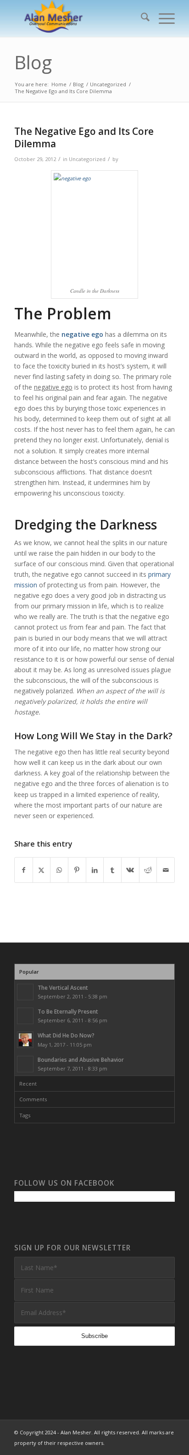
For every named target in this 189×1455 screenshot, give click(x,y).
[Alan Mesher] (78, 18)
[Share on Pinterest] (77, 870)
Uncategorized (87, 159)
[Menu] (162, 18)
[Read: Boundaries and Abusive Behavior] (25, 1064)
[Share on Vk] (130, 870)
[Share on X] (41, 870)
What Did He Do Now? (66, 1035)
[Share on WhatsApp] (59, 870)
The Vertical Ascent (63, 987)
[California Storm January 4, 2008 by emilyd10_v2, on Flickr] (94, 227)
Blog (33, 62)
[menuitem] (141, 18)
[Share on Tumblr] (112, 870)
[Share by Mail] (165, 870)
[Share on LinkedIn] (95, 870)
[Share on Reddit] (148, 870)
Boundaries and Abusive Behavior (81, 1059)
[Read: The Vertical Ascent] (25, 992)
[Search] (141, 18)
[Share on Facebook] (24, 870)
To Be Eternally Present (68, 1011)
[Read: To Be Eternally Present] (25, 1016)
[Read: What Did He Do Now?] (25, 1039)
